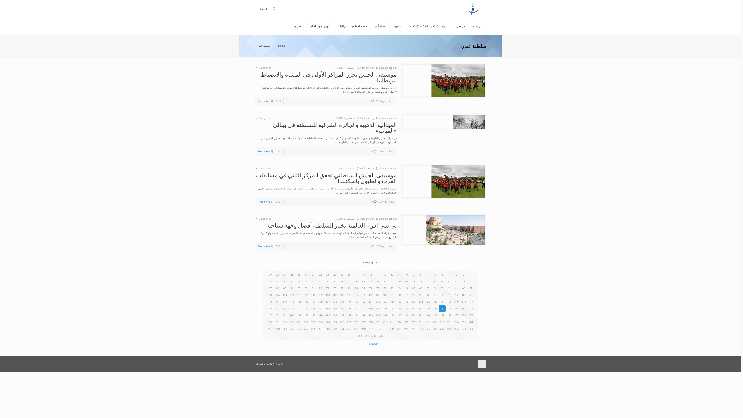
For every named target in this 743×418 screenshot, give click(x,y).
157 (392, 308)
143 (285, 301)
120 (449, 301)
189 (371, 315)
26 (291, 274)
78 (334, 288)
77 (342, 288)
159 (378, 308)
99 (392, 295)
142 (292, 301)
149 (449, 308)
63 (442, 288)
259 (285, 328)
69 (399, 288)
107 (335, 295)
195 (328, 315)
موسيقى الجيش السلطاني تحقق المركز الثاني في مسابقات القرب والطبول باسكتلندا (326, 177)
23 (313, 274)
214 (399, 322)
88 (470, 295)
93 (435, 295)
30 (470, 281)
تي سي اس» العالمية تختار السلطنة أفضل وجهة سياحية (331, 225)
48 (342, 281)
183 (414, 315)
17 (356, 274)
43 (377, 281)
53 (306, 281)
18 (349, 274)
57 (277, 281)
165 (335, 308)
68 (406, 288)
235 (457, 328)
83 (299, 288)
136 (335, 301)
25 (299, 274)
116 (270, 295)
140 (306, 301)
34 (442, 281)
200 (292, 315)
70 (392, 288)
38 (413, 281)
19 (342, 274)
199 (299, 315)
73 (370, 288)
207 (449, 322)
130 (378, 301)
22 (320, 274)
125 (414, 301)
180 (435, 315)
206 (457, 322)
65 (427, 288)
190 (363, 315)
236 (449, 328)
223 (335, 322)
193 (342, 315)
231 (278, 322)
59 (470, 288)
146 (471, 308)
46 (356, 281)
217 (378, 322)
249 (356, 328)
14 (377, 274)
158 (385, 308)
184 (406, 315)
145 (270, 301)
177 (457, 315)
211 (421, 322)
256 (306, 328)
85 (284, 288)
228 (299, 322)
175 (471, 315)
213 (406, 322)
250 (349, 328)
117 (471, 301)
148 (457, 308)
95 (420, 295)
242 (406, 328)
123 (428, 301)
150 (442, 308)
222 (342, 322)
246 (378, 328)
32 (456, 281)
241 (414, 328)
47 (349, 281)
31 (463, 281)
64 (435, 288)
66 (420, 288)
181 (428, 315)
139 (313, 301)
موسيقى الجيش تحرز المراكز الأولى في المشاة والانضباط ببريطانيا (329, 77)
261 (270, 328)
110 (313, 295)
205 (464, 322)
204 (471, 322)
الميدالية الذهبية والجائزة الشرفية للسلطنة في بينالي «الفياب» (335, 127)
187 (385, 315)
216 (385, 322)
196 (320, 315)
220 (356, 322)
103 (363, 295)
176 (464, 315)
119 (457, 301)
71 (384, 288)
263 (374, 335)
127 (399, 301)
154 (414, 308)
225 (320, 322)
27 (284, 274)
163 (349, 308)
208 (442, 322)
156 (399, 308)
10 (406, 274)
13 (384, 274)
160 (371, 308)
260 (278, 328)
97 (406, 295)
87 (270, 288)
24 (306, 274)
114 (285, 295)
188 (378, 315)
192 (349, 315)
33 (449, 281)
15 (370, 274)
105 (349, 295)
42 (384, 281)
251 (342, 328)
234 (464, 328)
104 (356, 295)
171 (292, 308)
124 (421, 301)
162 (356, 308)
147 (464, 308)
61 (456, 288)
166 (328, 308)
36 (427, 281)
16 (363, 274)
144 (278, 301)
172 (285, 308)
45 (363, 281)
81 (313, 288)
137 (328, 301)
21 (327, 274)
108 (328, 295)
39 (406, 281)
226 (313, 322)
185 (399, 315)
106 (342, 295)
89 (463, 295)
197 (313, 315)
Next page (372, 344)
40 (399, 281)
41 (392, 281)
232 (270, 322)
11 (399, 274)
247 (371, 328)
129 (385, 301)
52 (313, 281)
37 (420, 281)
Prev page (368, 262)
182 (421, 315)
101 (378, 295)
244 (392, 328)
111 (306, 295)
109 (320, 295)
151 (435, 308)
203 (270, 315)
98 (399, 295)
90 (456, 295)
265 (360, 335)
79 (327, 288)
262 (381, 335)
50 (327, 281)
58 (270, 281)
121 (442, 301)
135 (342, 301)
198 (306, 315)
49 (334, 281)
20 (334, 274)
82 (306, 288)
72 (377, 288)
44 (370, 281)
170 (299, 308)
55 (291, 281)
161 (363, 308)
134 (349, 301)
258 (292, 328)
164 (342, 308)
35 (435, 281)
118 (464, 301)
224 (328, 322)
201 (285, 315)
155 (406, 308)
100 (385, 295)
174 (270, 308)
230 (285, 322)
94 (427, 295)
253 (328, 328)
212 (414, 322)
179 (442, 315)
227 (306, 322)
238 (435, 328)
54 (299, 281)
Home (281, 45)
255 (313, 328)
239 (428, 328)
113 (292, 295)
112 (299, 295)
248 (363, 328)
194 (335, 315)
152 (428, 308)
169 (306, 308)
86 (277, 288)
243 (399, 328)
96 (413, 295)
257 (299, 328)
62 (449, 288)
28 (277, 274)
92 (442, 295)
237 (442, 328)
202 (278, 315)
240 (421, 328)
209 (435, 322)
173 (278, 308)
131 (371, 301)
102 (371, 295)
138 (320, 301)
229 (292, 322)
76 (349, 288)
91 (449, 295)
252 (335, 328)
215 (392, 322)
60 (463, 288)
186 (392, 315)
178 (449, 315)
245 (385, 328)
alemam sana (386, 67)
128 (392, 301)
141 (299, 301)
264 (367, 335)
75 (356, 288)
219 (363, 322)
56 (284, 281)
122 (435, 301)
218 (371, 322)
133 (356, 301)
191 (356, 315)
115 (278, 295)
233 (471, 328)
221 (349, 322)
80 (320, 288)
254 (320, 328)
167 (320, 308)
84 (291, 288)
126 (406, 301)
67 (413, 288)
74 (363, 288)
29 (270, 274)
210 (428, 322)
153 (421, 308)
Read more (264, 101)
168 (313, 308)
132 (363, 301)
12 (392, 274)
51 (320, 281)
